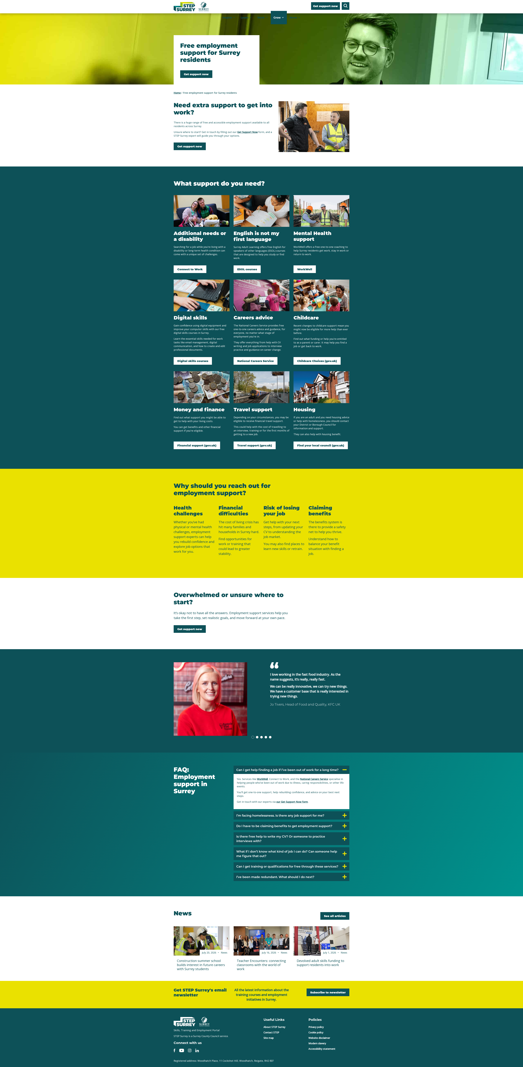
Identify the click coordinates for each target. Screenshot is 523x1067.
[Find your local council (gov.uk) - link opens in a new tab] (321, 388)
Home (177, 93)
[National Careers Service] (261, 296)
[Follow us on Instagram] (189, 1053)
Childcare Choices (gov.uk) (317, 362)
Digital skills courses (192, 362)
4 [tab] (265, 739)
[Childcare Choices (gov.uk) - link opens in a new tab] (321, 296)
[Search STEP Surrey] (345, 6)
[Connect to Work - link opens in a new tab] (201, 212)
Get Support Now (247, 132)
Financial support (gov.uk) (196, 446)
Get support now (325, 6)
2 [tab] (257, 739)
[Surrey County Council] (204, 1024)
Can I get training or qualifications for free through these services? (287, 869)
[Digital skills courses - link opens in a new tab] (201, 296)
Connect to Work (190, 270)
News (293, 17)
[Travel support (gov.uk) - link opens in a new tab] (261, 388)
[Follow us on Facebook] (174, 1053)
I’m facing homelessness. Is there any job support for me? (280, 818)
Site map (269, 1041)
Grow (277, 17)
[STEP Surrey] (184, 6)
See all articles (335, 919)
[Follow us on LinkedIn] (197, 1053)
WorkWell (304, 270)
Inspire (227, 17)
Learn (244, 17)
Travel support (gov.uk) (254, 446)
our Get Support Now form (292, 804)
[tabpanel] (261, 701)
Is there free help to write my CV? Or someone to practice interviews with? (280, 841)
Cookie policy (315, 1035)
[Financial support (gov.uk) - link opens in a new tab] (201, 388)
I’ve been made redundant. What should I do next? (275, 879)
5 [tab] (270, 739)
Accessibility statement (321, 1052)
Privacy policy (316, 1030)
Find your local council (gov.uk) (320, 446)
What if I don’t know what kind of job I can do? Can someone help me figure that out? (286, 856)
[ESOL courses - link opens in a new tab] (261, 212)
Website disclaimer (319, 1041)
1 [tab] (252, 739)
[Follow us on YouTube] (181, 1053)
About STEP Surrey (274, 1030)
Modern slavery (317, 1046)
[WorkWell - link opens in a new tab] (321, 212)
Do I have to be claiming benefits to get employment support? (284, 828)
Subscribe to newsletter (328, 996)
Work (261, 17)
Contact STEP (271, 1035)
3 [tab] (261, 739)
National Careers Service (255, 362)
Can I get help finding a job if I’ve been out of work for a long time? (287, 772)
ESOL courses (247, 270)
